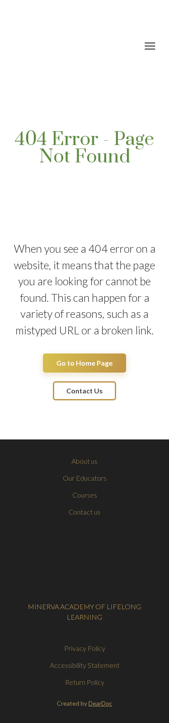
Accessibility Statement (85, 665)
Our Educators (85, 478)
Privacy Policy (84, 648)
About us (85, 461)
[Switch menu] (150, 46)
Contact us (84, 512)
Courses (84, 495)
